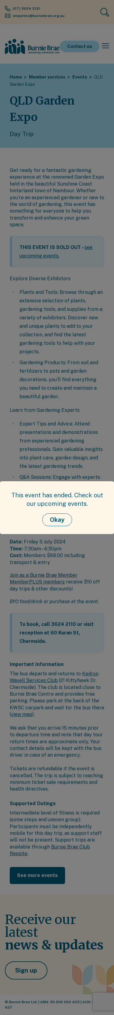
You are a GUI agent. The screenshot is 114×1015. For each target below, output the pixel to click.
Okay (57, 519)
